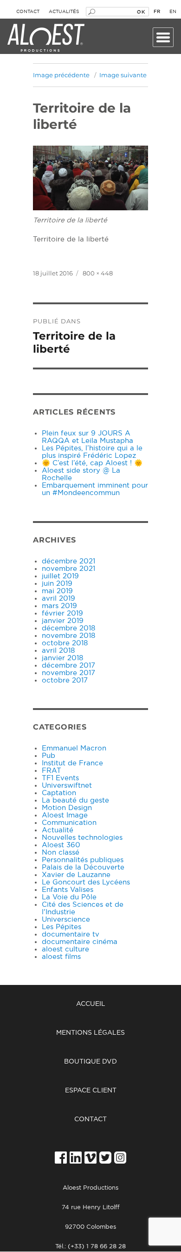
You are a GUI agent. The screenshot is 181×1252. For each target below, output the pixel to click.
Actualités (64, 11)
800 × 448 (98, 273)
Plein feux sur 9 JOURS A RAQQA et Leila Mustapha (87, 437)
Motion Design (67, 807)
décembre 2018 (68, 628)
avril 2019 (58, 598)
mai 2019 (57, 591)
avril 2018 (58, 650)
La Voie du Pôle (69, 897)
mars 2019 (59, 606)
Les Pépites (61, 927)
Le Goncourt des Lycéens (86, 882)
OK (141, 11)
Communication (69, 822)
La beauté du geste (75, 800)
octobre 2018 (65, 643)
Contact (27, 11)
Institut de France (72, 763)
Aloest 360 (61, 845)
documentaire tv (70, 934)
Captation (59, 793)
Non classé (60, 852)
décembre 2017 (68, 665)
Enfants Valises (67, 889)
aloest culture (65, 949)
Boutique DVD (90, 1061)
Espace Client (90, 1090)
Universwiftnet (67, 785)
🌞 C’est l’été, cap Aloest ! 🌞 (92, 463)
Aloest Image (65, 815)
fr (157, 11)
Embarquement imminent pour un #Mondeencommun (95, 489)
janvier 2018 (62, 658)
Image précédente (61, 75)
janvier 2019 (63, 620)
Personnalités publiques (82, 860)
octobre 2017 (65, 680)
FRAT (51, 770)
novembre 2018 (68, 635)
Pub (48, 755)
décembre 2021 (68, 561)
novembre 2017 (68, 673)
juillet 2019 (60, 576)
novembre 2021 (68, 568)
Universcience (66, 919)
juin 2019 (57, 583)
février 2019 (62, 613)
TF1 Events (60, 778)
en (172, 11)
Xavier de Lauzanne (76, 874)
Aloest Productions (45, 38)
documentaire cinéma (79, 941)
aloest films (61, 956)
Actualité (57, 830)
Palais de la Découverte (83, 867)
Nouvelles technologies (82, 837)
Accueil (90, 1004)
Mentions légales (90, 1033)
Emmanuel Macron (74, 748)
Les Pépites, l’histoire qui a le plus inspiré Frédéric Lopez (92, 452)
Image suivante (123, 75)
